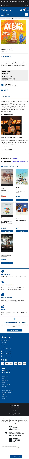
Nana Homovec (11, 78)
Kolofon (14, 410)
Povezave (4, 386)
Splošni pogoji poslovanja (7, 390)
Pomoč (3, 378)
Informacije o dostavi (6, 392)
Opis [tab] (2, 96)
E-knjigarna (13, 18)
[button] (28, 10)
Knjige (4, 368)
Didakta (8, 74)
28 (10, 71)
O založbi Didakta (6, 384)
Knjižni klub (4, 376)
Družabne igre (6, 370)
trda (7, 73)
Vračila (3, 394)
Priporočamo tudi (11, 166)
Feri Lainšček (4, 256)
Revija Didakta (6, 372)
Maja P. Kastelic (19, 222)
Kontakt (4, 382)
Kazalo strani (5, 380)
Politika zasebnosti (14, 408)
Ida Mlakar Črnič (5, 192)
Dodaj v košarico (16, 456)
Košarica (4, 398)
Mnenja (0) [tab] (7, 96)
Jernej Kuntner (4, 51)
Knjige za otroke (20, 161)
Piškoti (14, 412)
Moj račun (4, 396)
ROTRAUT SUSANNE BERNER (20, 192)
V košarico (7, 200)
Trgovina (7, 18)
